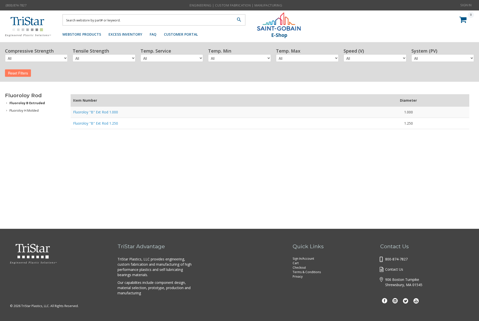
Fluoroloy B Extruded (27, 103)
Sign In (466, 5)
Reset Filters (18, 73)
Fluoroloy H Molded (24, 110)
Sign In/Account (303, 258)
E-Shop (279, 35)
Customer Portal (181, 34)
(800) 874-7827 (15, 5)
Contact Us (394, 269)
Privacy (298, 276)
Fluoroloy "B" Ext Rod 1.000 (95, 112)
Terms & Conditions (307, 272)
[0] (464, 19)
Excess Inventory (125, 34)
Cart (296, 263)
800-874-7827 (396, 259)
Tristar (30, 28)
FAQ (153, 34)
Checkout (299, 267)
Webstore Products (81, 34)
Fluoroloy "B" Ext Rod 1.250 (95, 123)
